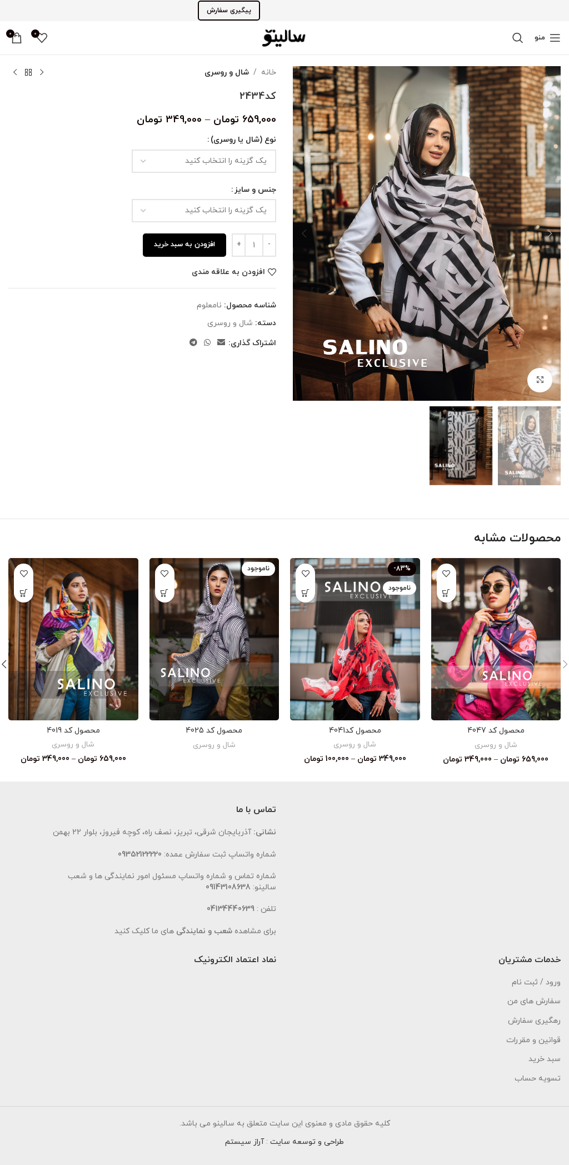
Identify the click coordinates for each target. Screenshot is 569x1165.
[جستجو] (518, 38)
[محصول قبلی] (41, 72)
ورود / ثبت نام (536, 982)
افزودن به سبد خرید (184, 245)
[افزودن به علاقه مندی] (446, 573)
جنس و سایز (255, 190)
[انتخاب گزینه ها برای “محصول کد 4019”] (23, 593)
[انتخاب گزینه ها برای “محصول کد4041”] (305, 593)
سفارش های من (534, 1001)
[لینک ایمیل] (221, 343)
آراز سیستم (244, 1142)
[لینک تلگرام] (193, 343)
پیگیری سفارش (229, 10)
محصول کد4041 (355, 730)
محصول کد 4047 (496, 730)
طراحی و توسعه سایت (307, 1142)
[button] (549, 233)
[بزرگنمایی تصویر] (539, 380)
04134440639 (230, 909)
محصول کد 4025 (214, 730)
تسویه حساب (538, 1078)
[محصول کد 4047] (496, 639)
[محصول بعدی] (15, 72)
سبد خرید (544, 1059)
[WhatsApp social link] (207, 343)
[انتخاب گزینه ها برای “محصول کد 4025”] (164, 593)
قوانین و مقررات (533, 1040)
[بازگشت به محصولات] (28, 72)
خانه (268, 72)
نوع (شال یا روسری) (243, 140)
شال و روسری (226, 72)
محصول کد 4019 (73, 730)
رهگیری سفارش (534, 1020)
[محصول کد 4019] (73, 639)
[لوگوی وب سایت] (284, 37)
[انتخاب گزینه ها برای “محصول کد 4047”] (446, 593)
